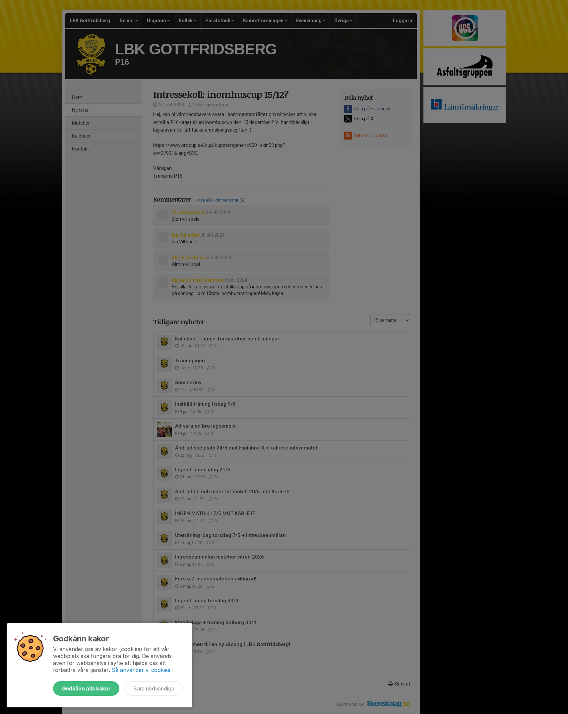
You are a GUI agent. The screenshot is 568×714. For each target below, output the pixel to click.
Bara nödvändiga (153, 688)
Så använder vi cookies (141, 670)
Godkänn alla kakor (86, 688)
